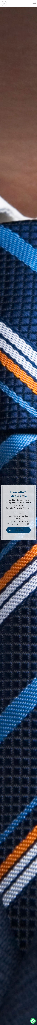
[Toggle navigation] (34, 3)
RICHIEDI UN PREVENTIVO (19, 530)
